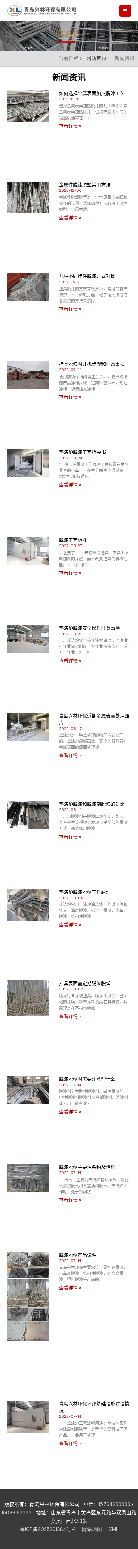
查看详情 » (70, 126)
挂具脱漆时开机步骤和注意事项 (92, 364)
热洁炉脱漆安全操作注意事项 (89, 628)
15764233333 (114, 1504)
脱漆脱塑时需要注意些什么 (87, 1079)
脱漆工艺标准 (73, 540)
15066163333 (17, 1513)
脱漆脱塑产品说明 (77, 1255)
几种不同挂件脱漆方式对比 (87, 276)
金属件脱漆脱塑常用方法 (85, 185)
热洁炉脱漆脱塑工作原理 (85, 892)
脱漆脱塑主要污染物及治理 (87, 1167)
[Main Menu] (125, 11)
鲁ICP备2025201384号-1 (47, 1529)
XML (113, 1529)
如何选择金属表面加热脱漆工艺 (92, 93)
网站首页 (96, 58)
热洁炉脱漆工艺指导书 (82, 452)
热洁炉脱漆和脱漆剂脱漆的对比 (92, 804)
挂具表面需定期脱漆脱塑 (85, 983)
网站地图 (92, 1529)
